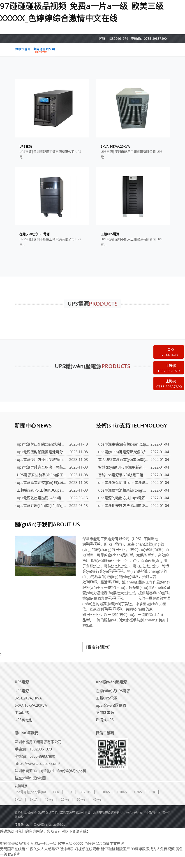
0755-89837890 (155, 38)
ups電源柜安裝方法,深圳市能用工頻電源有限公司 (123, 505)
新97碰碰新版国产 (115, 848)
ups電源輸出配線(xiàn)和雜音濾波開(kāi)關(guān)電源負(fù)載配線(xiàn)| (42, 444)
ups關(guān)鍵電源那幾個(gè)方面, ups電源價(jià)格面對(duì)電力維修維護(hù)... (123, 451)
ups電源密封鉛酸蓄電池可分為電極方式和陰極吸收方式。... (42, 451)
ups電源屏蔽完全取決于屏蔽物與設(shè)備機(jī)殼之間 (42, 467)
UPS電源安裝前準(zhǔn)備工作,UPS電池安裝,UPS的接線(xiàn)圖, (42, 474)
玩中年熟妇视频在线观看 (80, 848)
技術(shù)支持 (131, 425)
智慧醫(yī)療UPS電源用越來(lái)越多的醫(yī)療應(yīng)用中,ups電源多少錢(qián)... (123, 467)
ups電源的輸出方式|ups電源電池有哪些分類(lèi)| (123, 497)
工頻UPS (22, 712)
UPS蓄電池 (23, 719)
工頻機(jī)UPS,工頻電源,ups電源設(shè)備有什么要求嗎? (42, 490)
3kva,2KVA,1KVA (28, 698)
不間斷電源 (105, 712)
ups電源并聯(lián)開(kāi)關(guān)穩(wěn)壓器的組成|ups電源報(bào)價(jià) (42, 505)
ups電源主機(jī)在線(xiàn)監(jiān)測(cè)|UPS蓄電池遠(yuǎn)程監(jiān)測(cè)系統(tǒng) (123, 444)
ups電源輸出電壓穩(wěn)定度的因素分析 (42, 497)
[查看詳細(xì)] (98, 647)
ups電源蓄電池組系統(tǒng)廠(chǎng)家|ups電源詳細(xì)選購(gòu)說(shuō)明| (123, 490)
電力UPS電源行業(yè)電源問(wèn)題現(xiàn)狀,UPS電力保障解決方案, (123, 459)
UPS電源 (22, 681)
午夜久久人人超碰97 (42, 848)
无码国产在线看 (12, 848)
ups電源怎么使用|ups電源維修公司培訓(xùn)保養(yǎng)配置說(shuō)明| (123, 482)
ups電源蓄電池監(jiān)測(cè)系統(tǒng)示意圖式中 (42, 482)
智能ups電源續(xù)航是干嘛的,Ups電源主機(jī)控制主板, (123, 474)
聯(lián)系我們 (26, 732)
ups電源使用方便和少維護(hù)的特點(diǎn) (42, 459)
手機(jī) (168, 368)
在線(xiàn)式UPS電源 (113, 690)
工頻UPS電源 (106, 698)
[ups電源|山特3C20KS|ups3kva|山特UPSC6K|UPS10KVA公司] (35, 49)
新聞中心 (33, 425)
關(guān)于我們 (47, 524)
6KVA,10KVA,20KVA (31, 705)
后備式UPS (105, 719)
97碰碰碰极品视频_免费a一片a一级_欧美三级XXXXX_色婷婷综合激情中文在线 (62, 843)
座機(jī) (169, 384)
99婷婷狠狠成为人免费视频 (153, 848)
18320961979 (118, 38)
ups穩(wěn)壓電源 (111, 681)
